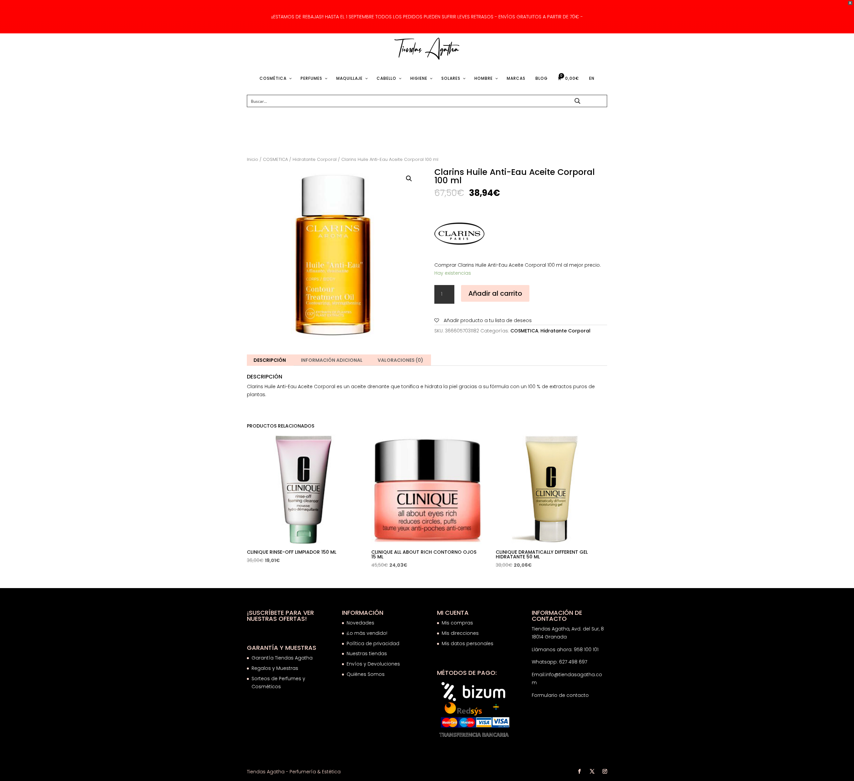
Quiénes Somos (366, 674)
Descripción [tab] (270, 360)
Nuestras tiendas (367, 653)
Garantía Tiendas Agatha (282, 658)
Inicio (252, 159)
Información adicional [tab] (332, 360)
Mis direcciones (460, 633)
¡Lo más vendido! (367, 633)
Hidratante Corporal (315, 159)
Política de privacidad (373, 643)
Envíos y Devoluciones (374, 664)
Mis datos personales (467, 643)
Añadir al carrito (495, 293)
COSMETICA (275, 159)
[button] (409, 179)
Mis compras (457, 622)
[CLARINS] (459, 235)
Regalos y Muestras (275, 668)
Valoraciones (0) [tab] (400, 360)
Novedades (360, 622)
